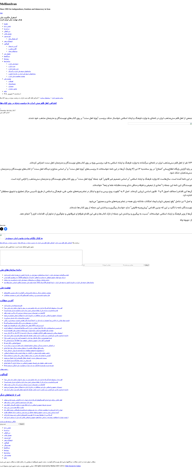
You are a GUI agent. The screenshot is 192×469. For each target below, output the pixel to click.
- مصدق (10, 86)
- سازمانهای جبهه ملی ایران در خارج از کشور (22, 74)
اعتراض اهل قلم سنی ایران (63, 243)
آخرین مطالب (6, 301)
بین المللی (7, 31)
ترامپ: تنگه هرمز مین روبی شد (14, 407)
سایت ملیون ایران (57, 98)
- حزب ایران (11, 66)
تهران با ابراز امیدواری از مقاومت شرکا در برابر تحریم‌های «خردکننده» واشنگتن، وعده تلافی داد (33, 410)
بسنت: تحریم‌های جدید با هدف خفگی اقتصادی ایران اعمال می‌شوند (25, 358)
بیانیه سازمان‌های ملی (11, 270)
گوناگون (6, 44)
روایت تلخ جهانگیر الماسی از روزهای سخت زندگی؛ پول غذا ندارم (24, 348)
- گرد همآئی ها (13, 39)
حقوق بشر (7, 54)
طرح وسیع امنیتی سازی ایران (13, 305)
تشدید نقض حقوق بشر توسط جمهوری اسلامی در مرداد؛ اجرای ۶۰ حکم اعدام (28, 363)
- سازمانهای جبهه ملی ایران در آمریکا (19, 71)
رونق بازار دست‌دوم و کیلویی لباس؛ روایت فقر (18, 402)
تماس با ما (7, 26)
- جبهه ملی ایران (13, 64)
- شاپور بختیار (12, 89)
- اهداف (10, 81)
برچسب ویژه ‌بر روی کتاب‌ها (8, 243)
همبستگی (7, 445)
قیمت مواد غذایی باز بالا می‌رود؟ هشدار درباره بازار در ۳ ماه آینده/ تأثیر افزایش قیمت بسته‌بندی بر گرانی (36, 320)
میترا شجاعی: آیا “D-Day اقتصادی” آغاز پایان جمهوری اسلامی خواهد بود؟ (27, 340)
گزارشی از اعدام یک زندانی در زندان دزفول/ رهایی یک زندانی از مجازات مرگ (27, 355)
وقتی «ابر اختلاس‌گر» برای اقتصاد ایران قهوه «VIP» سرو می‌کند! (24, 325)
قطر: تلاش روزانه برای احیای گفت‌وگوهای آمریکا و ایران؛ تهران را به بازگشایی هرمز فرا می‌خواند (33, 400)
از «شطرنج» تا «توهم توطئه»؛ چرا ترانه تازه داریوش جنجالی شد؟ (24, 350)
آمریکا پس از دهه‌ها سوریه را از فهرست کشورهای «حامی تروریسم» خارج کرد (28, 415)
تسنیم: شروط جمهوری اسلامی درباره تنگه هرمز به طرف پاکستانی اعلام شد (27, 405)
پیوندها (6, 59)
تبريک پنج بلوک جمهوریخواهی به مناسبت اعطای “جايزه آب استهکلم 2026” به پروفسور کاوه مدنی (35, 277)
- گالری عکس (12, 49)
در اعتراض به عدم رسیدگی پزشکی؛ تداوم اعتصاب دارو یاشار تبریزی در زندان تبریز (29, 345)
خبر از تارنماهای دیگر (10, 395)
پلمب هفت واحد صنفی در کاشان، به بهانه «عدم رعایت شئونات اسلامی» (27, 353)
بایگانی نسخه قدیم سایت (8, 421)
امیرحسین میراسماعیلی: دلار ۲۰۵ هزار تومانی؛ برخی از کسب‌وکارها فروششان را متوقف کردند (33, 328)
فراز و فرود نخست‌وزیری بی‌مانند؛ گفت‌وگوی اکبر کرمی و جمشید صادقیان (27, 295)
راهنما (6, 24)
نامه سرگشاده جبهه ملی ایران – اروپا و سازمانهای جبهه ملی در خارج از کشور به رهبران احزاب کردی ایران (36, 275)
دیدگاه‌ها (7, 56)
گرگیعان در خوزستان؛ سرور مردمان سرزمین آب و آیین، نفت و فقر (24, 313)
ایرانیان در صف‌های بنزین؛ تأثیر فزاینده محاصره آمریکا (20, 323)
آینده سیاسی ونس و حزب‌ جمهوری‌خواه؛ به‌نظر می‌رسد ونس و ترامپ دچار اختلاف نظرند (31, 412)
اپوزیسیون (7, 36)
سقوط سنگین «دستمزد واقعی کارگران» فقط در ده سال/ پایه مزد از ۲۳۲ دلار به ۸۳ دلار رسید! (33, 333)
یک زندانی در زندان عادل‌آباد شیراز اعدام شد (17, 360)
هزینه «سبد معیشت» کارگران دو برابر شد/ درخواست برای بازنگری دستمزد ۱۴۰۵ (29, 365)
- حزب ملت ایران (13, 69)
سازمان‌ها (7, 61)
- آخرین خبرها (12, 46)
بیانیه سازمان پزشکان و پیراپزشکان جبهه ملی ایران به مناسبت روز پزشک (26, 280)
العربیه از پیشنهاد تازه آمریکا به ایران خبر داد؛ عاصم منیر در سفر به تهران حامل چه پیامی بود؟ (33, 308)
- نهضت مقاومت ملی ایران (16, 76)
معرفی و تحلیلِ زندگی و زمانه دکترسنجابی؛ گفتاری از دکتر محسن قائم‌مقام (27, 293)
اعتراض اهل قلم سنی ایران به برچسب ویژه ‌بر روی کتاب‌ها (28, 103)
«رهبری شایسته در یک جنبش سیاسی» (16, 318)
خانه (5, 91)
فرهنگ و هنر (8, 41)
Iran (1, 13)
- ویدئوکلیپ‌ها (12, 51)
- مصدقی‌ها (12, 84)
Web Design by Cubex (73, 466)
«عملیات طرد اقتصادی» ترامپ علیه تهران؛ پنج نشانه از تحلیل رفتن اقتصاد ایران (28, 330)
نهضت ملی (7, 79)
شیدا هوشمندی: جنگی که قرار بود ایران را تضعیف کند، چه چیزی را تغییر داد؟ (28, 338)
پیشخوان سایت (45, 98)
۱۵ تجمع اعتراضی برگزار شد (12, 343)
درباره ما (6, 29)
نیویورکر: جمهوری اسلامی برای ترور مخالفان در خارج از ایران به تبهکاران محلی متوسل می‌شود (33, 315)
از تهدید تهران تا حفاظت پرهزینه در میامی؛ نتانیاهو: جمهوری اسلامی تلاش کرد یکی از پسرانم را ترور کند (36, 417)
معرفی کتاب (8, 34)
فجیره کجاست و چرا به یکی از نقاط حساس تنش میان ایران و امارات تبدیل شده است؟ (31, 310)
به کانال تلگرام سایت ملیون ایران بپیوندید (24, 238)
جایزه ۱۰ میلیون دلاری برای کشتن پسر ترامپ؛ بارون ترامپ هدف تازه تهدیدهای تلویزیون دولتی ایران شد (36, 335)
